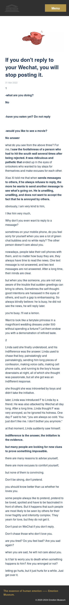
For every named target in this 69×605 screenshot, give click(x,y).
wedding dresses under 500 (38, 324)
